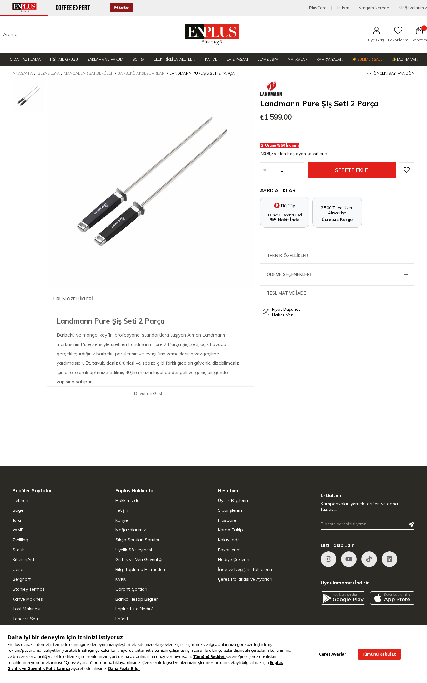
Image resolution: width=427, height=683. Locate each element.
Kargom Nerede (374, 8)
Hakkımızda (127, 500)
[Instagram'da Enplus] (328, 559)
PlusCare (318, 8)
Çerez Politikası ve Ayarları (245, 579)
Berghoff (22, 579)
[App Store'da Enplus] (392, 598)
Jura (17, 520)
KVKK (120, 579)
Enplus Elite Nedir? (134, 609)
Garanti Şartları (131, 589)
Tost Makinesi (26, 609)
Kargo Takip (230, 530)
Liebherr (21, 500)
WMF (18, 530)
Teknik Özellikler (287, 255)
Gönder (411, 524)
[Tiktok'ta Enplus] (369, 559)
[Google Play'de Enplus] (343, 598)
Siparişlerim (230, 510)
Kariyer (122, 520)
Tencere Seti (25, 619)
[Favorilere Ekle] (407, 170)
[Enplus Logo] (212, 34)
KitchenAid (23, 559)
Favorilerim (229, 550)
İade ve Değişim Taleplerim (246, 569)
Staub (19, 550)
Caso (18, 569)
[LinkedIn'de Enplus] (349, 559)
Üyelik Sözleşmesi (133, 550)
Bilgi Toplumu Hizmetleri (140, 569)
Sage (18, 510)
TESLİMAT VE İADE (286, 293)
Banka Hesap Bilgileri (137, 599)
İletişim (342, 8)
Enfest (121, 619)
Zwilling (20, 540)
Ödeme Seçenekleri (289, 274)
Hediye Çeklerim (234, 559)
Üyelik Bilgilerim (233, 500)
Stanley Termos (29, 589)
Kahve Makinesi (28, 599)
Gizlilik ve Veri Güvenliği (138, 559)
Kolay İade (229, 540)
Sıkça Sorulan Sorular (137, 540)
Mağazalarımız (413, 8)
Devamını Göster (150, 393)
